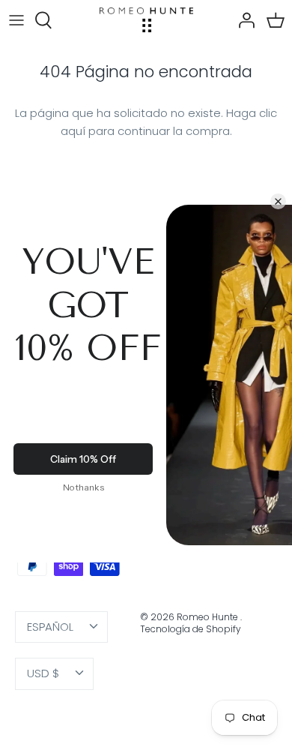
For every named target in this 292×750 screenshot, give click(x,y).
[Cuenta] (242, 20)
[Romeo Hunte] (146, 20)
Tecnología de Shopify (190, 628)
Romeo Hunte (208, 616)
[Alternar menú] (16, 20)
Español (50, 626)
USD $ (43, 673)
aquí (73, 131)
